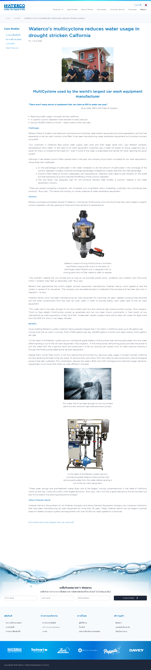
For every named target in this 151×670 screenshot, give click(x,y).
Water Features (12, 48)
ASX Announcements (51, 627)
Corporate (132, 9)
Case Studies (72, 9)
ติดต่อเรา (143, 9)
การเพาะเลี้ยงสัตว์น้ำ (13, 35)
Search (137, 5)
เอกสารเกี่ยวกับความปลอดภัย (89, 631)
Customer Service (117, 9)
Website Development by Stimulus (37, 665)
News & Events (87, 9)
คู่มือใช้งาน (83, 623)
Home (146, 5)
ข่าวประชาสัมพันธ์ (49, 623)
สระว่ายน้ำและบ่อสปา (14, 39)
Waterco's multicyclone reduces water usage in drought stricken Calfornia (54, 18)
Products (57, 9)
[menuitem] (20, 623)
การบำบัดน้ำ (17, 18)
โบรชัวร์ (82, 627)
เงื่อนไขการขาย (121, 631)
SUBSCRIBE (129, 598)
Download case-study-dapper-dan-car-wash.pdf (51, 522)
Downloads (101, 9)
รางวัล (44, 631)
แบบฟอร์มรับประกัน (122, 627)
